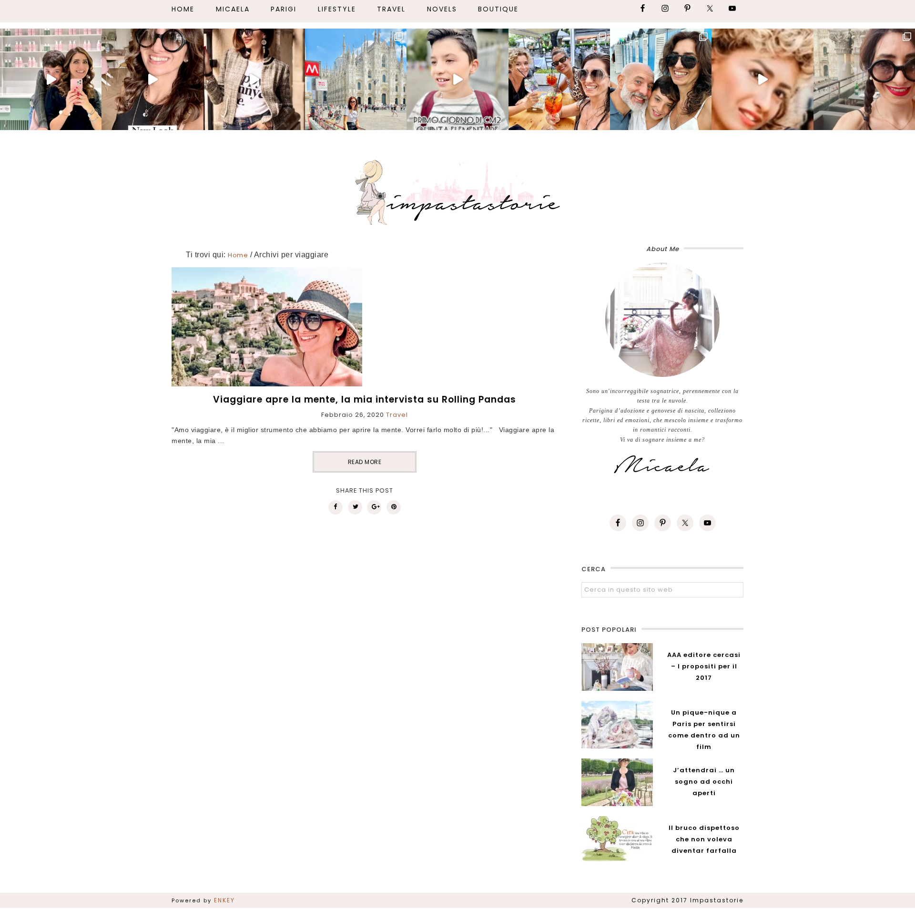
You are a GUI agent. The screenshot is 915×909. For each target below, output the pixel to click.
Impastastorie (457, 190)
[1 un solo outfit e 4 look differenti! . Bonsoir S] (254, 79)
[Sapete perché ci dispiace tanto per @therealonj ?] (762, 79)
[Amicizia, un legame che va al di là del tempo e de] (559, 79)
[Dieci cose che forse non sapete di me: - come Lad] (356, 79)
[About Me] (662, 320)
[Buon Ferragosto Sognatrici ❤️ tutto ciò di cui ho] (661, 79)
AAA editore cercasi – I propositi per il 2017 (704, 666)
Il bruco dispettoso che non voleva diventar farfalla (704, 839)
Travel (397, 415)
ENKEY (224, 900)
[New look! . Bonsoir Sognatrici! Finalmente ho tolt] (152, 79)
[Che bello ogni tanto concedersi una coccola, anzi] (51, 79)
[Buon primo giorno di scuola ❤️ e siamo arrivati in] (457, 79)
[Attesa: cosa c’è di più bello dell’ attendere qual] (864, 79)
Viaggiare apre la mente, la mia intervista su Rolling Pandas (364, 399)
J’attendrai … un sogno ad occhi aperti (704, 782)
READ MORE (365, 462)
